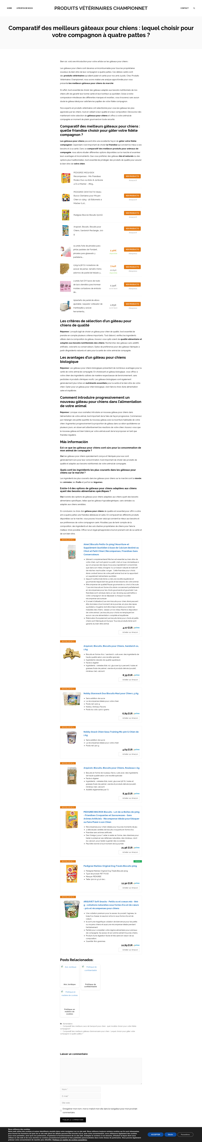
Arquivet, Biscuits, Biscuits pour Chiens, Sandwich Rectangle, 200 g (88, 230)
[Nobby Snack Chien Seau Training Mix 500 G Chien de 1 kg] (72, 737)
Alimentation (67, 1024)
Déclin (170, 1134)
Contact (184, 8)
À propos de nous (25, 8)
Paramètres (185, 1134)
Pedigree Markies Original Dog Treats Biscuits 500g (110, 866)
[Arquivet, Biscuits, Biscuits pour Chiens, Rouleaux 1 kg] (72, 775)
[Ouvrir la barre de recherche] (194, 8)
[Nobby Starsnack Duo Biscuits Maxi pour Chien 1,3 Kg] (72, 699)
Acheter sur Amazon (130, 632)
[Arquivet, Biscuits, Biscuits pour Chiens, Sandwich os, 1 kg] (72, 653)
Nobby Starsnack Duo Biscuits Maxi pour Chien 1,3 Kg (111, 693)
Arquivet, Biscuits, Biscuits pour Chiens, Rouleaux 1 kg (111, 768)
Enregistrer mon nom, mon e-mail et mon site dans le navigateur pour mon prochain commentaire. (100, 1111)
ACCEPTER (155, 1134)
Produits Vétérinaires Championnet (101, 8)
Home (9, 8)
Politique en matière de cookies (65, 1140)
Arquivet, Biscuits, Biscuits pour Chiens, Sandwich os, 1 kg (111, 648)
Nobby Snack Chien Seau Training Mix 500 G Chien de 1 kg (111, 733)
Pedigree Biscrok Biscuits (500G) (88, 215)
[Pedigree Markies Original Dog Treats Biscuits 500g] (72, 873)
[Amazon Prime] (136, 628)
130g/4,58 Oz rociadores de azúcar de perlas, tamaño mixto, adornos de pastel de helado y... (87, 269)
